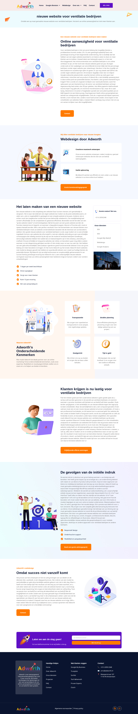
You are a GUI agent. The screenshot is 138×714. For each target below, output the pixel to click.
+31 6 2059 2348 (106, 667)
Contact (92, 5)
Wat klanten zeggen (79, 663)
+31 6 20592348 (100, 217)
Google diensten (52, 5)
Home (41, 5)
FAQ (85, 5)
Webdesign (66, 5)
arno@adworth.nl (107, 671)
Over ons (76, 5)
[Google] (115, 708)
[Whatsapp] (119, 708)
